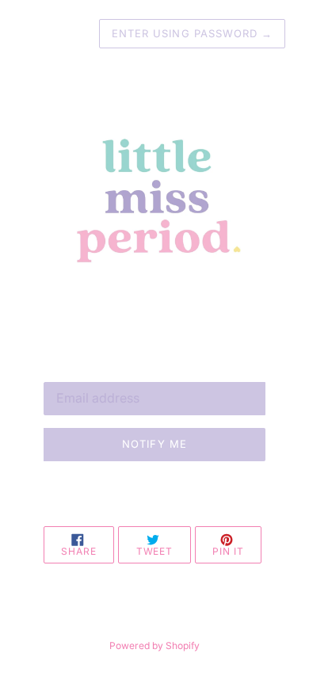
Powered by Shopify (154, 645)
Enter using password (192, 33)
